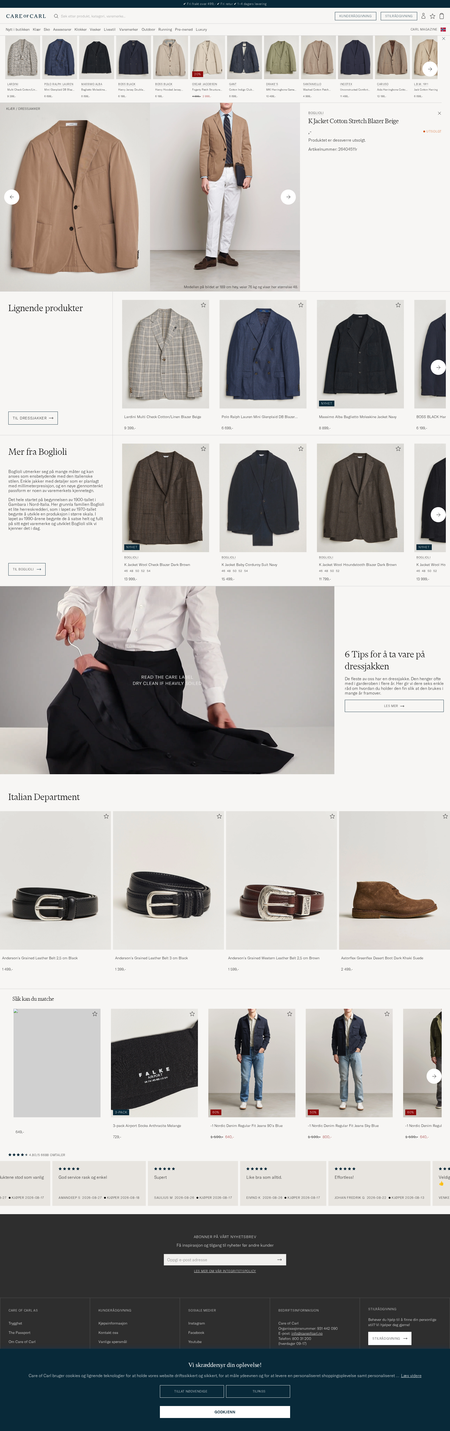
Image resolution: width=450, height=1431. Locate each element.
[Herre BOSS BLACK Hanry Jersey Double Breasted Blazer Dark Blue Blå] (133, 57)
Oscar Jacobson (204, 84)
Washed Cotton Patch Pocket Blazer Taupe (316, 90)
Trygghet (15, 1323)
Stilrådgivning (399, 16)
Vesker (95, 29)
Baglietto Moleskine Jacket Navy (93, 90)
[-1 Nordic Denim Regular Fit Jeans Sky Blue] (349, 1120)
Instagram (196, 1323)
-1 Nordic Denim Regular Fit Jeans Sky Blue (343, 1125)
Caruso (383, 84)
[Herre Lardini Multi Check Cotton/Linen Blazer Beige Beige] (22, 57)
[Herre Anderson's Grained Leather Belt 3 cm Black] (168, 880)
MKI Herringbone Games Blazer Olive (281, 90)
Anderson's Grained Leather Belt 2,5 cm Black (40, 958)
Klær (37, 29)
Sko (47, 29)
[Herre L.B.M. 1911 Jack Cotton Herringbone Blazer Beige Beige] (429, 57)
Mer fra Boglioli (37, 451)
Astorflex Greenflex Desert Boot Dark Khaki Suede (382, 958)
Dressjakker (29, 109)
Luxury (201, 29)
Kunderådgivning (355, 16)
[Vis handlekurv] (442, 16)
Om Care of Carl (22, 1341)
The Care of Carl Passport (225, 4)
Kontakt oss (108, 1332)
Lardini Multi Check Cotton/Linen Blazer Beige (162, 416)
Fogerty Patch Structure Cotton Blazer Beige (206, 90)
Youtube (195, 1341)
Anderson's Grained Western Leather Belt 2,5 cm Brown (274, 958)
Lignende (45, 307)
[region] (225, 1183)
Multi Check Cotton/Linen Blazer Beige (22, 90)
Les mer (391, 706)
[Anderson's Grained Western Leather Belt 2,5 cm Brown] (281, 953)
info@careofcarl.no (307, 1333)
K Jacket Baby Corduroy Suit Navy (249, 564)
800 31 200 (301, 1338)
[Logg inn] (423, 16)
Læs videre (411, 1375)
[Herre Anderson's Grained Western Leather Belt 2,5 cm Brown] (281, 880)
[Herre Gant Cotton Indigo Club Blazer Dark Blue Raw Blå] (244, 57)
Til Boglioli (24, 569)
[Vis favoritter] (432, 16)
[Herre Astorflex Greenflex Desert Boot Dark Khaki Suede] (394, 880)
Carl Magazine (424, 29)
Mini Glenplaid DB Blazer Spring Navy (59, 90)
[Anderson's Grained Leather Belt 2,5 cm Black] (55, 953)
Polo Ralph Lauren (58, 84)
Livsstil (110, 29)
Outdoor (148, 29)
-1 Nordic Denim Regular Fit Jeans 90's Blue (246, 1125)
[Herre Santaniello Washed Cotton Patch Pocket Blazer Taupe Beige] (318, 57)
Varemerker (128, 29)
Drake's (272, 84)
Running (165, 29)
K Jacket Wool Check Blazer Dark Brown (157, 564)
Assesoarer (62, 29)
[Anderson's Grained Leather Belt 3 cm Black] (168, 953)
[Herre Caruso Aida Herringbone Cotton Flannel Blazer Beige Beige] (392, 57)
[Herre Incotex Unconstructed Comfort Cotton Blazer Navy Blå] (355, 57)
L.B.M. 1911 (421, 84)
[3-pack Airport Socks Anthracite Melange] (154, 1120)
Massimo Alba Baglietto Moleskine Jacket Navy (357, 416)
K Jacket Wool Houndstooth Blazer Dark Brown (358, 564)
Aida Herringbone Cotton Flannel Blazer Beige (392, 90)
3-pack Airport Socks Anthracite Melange (147, 1125)
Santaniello (312, 84)
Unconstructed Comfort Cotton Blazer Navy (354, 90)
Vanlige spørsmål (112, 1341)
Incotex (346, 84)
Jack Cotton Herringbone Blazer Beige (429, 90)
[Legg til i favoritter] (202, 306)
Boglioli (316, 113)
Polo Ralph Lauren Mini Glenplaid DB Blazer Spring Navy (258, 417)
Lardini (12, 84)
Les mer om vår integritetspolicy (225, 1271)
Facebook (196, 1332)
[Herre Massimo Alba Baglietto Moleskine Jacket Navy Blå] (96, 57)
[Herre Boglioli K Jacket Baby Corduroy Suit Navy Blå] (263, 498)
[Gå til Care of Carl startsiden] (26, 16)
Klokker (80, 29)
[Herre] (57, 1063)
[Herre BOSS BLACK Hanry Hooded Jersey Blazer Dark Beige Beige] (170, 57)
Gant (232, 84)
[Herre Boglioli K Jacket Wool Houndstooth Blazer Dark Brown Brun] (360, 498)
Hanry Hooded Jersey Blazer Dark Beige (168, 90)
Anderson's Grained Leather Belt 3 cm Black (151, 958)
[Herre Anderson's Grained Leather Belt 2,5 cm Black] (55, 880)
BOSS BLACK (127, 84)
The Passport (19, 1332)
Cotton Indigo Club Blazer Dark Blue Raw (242, 90)
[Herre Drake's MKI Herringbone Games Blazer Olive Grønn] (281, 57)
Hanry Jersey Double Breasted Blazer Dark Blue (130, 90)
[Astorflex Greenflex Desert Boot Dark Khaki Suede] (394, 953)
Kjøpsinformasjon (112, 1323)
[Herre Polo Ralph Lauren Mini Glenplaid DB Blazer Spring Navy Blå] (59, 57)
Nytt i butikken (18, 29)
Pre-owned (184, 29)
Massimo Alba (91, 84)
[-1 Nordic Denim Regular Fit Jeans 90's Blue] (251, 1120)
